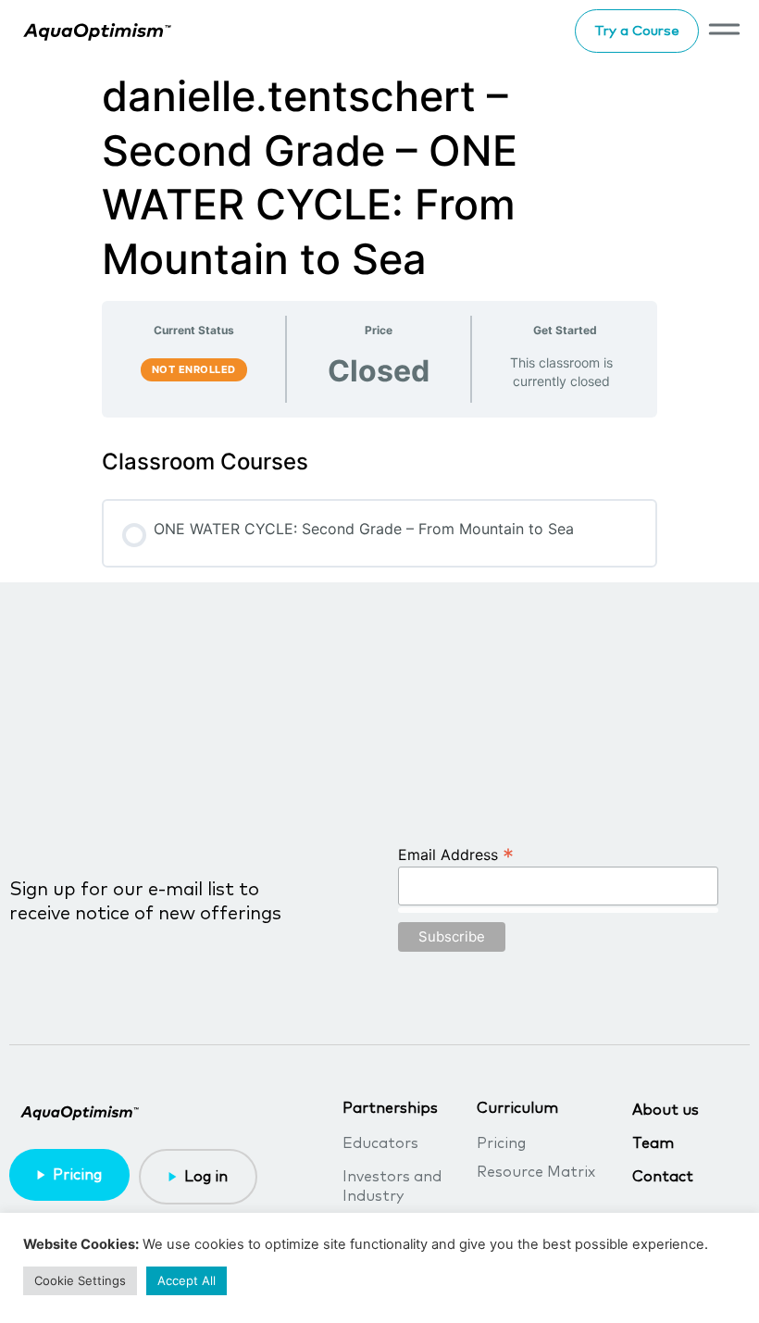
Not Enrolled (194, 369)
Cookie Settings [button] (80, 1280)
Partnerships (390, 1108)
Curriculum (517, 1108)
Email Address (456, 853)
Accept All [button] (186, 1280)
